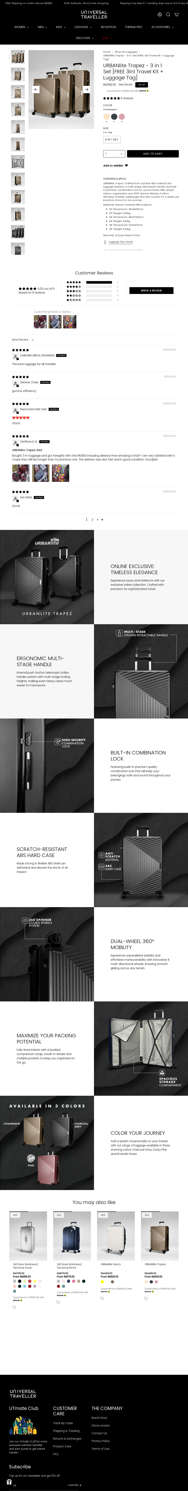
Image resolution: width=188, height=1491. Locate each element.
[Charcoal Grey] (151, 1281)
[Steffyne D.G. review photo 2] (41, 473)
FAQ (55, 1454)
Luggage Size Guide (121, 241)
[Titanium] (14, 1281)
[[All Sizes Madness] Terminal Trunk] (28, 1236)
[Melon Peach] (14, 1286)
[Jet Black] (19, 1281)
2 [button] (92, 520)
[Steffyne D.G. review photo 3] (60, 473)
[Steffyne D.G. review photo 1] (21, 473)
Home (107, 52)
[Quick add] (29, 1306)
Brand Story (99, 1418)
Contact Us (99, 1433)
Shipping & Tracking (66, 1431)
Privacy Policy (101, 1441)
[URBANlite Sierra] (116, 1236)
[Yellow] (102, 1281)
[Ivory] (107, 1281)
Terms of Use (100, 1449)
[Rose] (73, 1281)
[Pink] (156, 1281)
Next (86, 89)
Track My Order (63, 1423)
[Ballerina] (39, 1281)
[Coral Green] (14, 1291)
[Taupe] (112, 1281)
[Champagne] (146, 1281)
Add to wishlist (113, 165)
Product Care (62, 1446)
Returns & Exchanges (67, 1439)
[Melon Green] (24, 1281)
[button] (112, 98)
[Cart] (176, 14)
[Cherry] (29, 1281)
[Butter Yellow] (34, 1281)
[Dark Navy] (68, 1281)
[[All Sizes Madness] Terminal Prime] (72, 1236)
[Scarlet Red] (29, 1286)
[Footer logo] (23, 1394)
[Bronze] (78, 1281)
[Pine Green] (19, 1286)
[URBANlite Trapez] (160, 1236)
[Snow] (39, 1286)
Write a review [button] (151, 290)
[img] (20, 350)
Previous (35, 89)
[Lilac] (34, 1286)
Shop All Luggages (126, 52)
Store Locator (101, 1425)
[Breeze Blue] (24, 1286)
